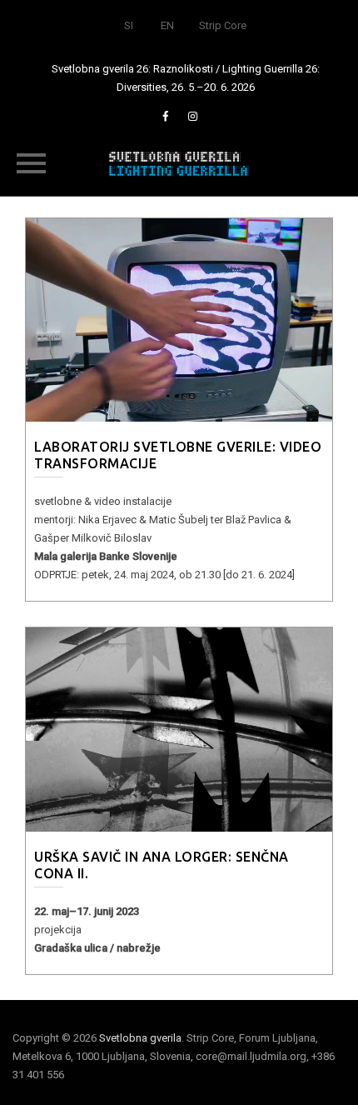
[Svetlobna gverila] (179, 162)
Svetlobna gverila (140, 1038)
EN (167, 25)
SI (128, 25)
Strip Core (222, 25)
